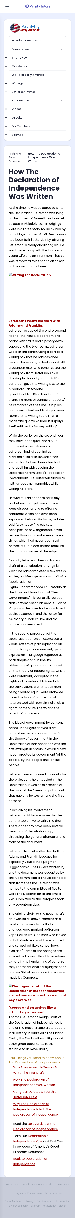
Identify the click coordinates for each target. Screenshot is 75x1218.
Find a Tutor (12, 1184)
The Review (20, 58)
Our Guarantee (45, 1201)
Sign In (62, 1205)
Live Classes (63, 1184)
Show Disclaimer (14, 1201)
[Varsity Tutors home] (37, 6)
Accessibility (49, 1205)
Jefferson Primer (23, 92)
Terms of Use (63, 1201)
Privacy (30, 1201)
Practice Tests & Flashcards (37, 1184)
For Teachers (21, 126)
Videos (17, 109)
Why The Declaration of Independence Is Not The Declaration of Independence (35, 1109)
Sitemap (17, 135)
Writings (17, 83)
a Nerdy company (18, 1205)
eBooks (17, 118)
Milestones (19, 66)
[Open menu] (7, 6)
